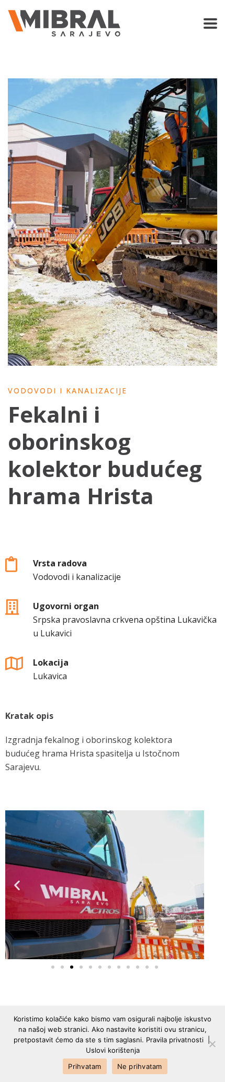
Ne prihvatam (139, 1066)
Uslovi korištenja (113, 1050)
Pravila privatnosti (175, 1040)
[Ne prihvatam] (212, 1044)
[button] (52, 967)
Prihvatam (84, 1066)
